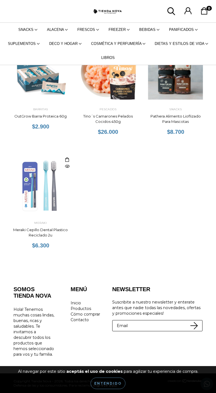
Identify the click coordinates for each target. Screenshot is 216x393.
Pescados (108, 109)
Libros (108, 58)
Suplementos (22, 44)
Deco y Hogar (64, 44)
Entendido (108, 383)
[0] (205, 12)
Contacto (80, 319)
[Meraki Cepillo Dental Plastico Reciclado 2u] (67, 166)
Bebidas (148, 29)
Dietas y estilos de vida (180, 44)
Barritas (40, 109)
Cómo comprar (85, 314)
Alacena (56, 29)
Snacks (26, 29)
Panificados (182, 29)
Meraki (40, 223)
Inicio (76, 302)
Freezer (118, 29)
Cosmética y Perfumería (117, 44)
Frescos (86, 29)
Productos (81, 308)
